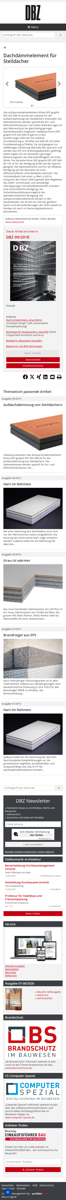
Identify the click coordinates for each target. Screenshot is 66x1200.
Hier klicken (36, 835)
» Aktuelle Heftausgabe (48, 991)
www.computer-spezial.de (20, 1117)
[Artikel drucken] (59, 377)
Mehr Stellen (33, 913)
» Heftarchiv (41, 995)
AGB (34, 1185)
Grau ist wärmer (16, 560)
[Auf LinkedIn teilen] (45, 378)
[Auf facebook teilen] (25, 378)
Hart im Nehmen (17, 484)
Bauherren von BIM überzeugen (24, 346)
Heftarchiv (11, 975)
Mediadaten (12, 969)
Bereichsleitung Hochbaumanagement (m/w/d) (29, 867)
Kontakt (21, 1188)
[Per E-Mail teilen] (52, 377)
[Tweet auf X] (32, 378)
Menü (34, 27)
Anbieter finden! (34, 1169)
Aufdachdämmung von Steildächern (32, 404)
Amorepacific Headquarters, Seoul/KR (27, 331)
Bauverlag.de (9, 1196)
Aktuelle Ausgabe (15, 966)
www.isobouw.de (14, 222)
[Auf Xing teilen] (39, 378)
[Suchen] (61, 35)
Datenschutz (47, 1185)
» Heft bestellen (44, 998)
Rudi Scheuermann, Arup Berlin (24, 320)
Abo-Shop (10, 972)
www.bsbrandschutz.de (18, 1068)
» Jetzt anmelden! (33, 844)
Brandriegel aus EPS (19, 635)
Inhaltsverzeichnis (33, 365)
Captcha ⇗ (45, 839)
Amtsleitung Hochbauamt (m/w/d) (27, 882)
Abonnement (33, 359)
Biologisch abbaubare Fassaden (24, 340)
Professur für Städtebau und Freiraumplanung (23, 897)
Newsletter (8, 1185)
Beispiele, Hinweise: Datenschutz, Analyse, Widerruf (29, 851)
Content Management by (16, 1193)
